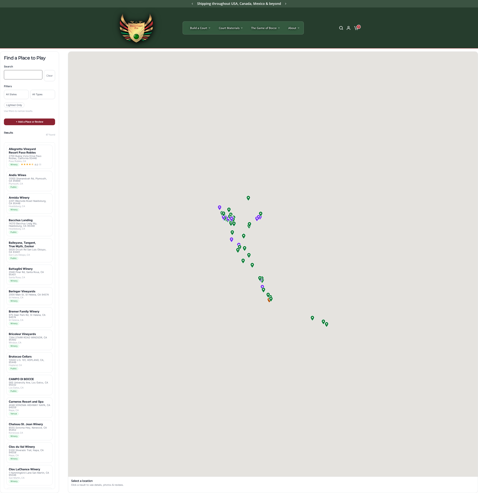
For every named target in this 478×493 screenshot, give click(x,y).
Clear (49, 75)
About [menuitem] (292, 28)
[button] (219, 207)
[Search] (341, 27)
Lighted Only (14, 105)
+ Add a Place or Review (29, 121)
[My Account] (348, 27)
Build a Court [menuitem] (198, 28)
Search (8, 66)
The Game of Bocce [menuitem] (264, 28)
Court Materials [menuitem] (229, 28)
